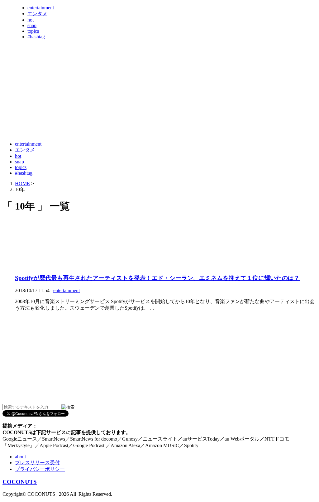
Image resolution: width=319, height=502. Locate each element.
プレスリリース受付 (37, 462)
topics (33, 31)
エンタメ (37, 13)
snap (31, 25)
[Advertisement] (115, 121)
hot (30, 19)
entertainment (40, 7)
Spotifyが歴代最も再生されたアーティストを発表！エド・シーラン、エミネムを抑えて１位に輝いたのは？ (157, 278)
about (20, 456)
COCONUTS (19, 482)
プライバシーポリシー (40, 469)
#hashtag (36, 36)
